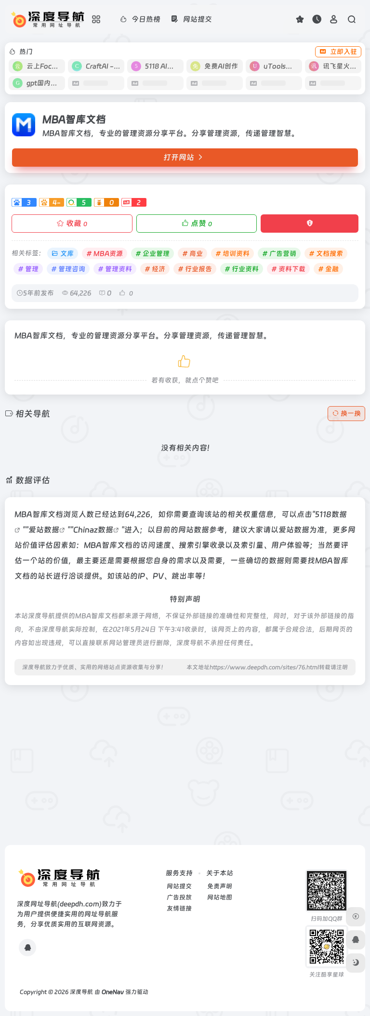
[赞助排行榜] (355, 916)
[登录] (333, 19)
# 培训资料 (232, 253)
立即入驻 (343, 51)
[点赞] (185, 359)
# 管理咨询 (68, 269)
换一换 (351, 413)
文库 (67, 253)
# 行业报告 (195, 269)
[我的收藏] (299, 19)
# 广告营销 (279, 253)
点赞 (201, 223)
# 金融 (328, 269)
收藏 (76, 223)
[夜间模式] (355, 963)
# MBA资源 (104, 253)
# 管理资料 (115, 269)
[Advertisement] (185, 760)
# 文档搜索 (326, 253)
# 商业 (192, 253)
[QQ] (27, 947)
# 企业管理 (152, 253)
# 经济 (155, 269)
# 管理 (28, 269)
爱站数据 (43, 529)
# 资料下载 (288, 269)
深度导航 (81, 992)
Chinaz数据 (93, 529)
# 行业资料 (242, 269)
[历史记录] (316, 19)
